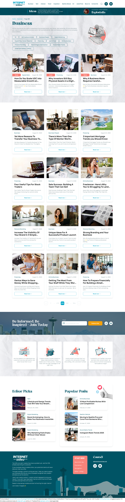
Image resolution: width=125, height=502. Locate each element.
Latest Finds (80, 4)
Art (73, 4)
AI (15, 37)
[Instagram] (106, 4)
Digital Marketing (60, 37)
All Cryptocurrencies (28, 37)
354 (74, 303)
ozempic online (44, 501)
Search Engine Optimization (39, 45)
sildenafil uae (21, 501)
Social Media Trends (59, 45)
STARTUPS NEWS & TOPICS (23, 48)
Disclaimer (78, 465)
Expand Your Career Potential (23, 41)
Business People (44, 37)
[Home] (19, 4)
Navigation (78, 468)
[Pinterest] (111, 4)
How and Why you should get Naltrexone (21, 499)
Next (79, 303)
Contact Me (95, 4)
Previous (46, 303)
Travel (49, 4)
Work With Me (79, 462)
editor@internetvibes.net (100, 461)
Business (30, 4)
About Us (87, 4)
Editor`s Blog (79, 471)
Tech (37, 4)
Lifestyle (43, 4)
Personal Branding (20, 45)
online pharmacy (104, 499)
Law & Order (52, 41)
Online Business (66, 41)
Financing (41, 41)
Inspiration (57, 4)
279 (57, 303)
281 (67, 303)
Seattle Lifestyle (66, 4)
